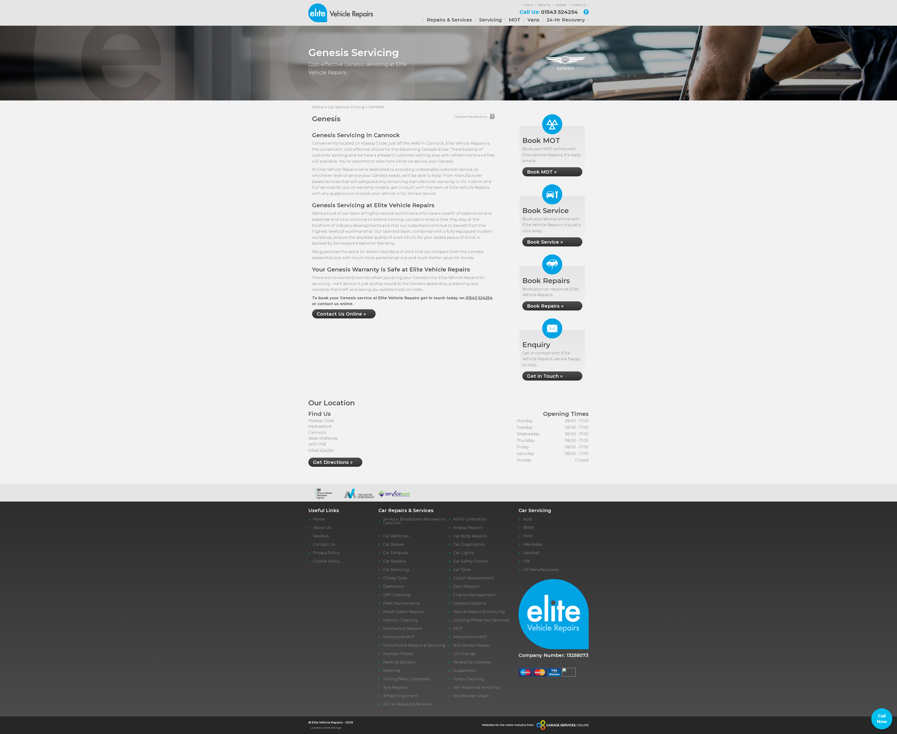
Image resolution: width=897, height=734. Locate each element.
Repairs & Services (449, 20)
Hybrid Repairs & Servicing (479, 612)
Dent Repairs (466, 586)
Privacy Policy (326, 553)
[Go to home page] (340, 13)
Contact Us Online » (341, 314)
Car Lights (463, 553)
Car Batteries (396, 536)
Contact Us (578, 5)
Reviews (560, 5)
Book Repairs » (545, 306)
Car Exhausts (395, 553)
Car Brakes (393, 544)
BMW (528, 528)
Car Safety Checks (470, 561)
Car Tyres (462, 570)
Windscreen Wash (471, 696)
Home (529, 5)
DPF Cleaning (397, 595)
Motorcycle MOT (399, 637)
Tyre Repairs (395, 687)
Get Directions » (333, 462)
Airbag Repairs (467, 528)
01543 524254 (549, 12)
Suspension (464, 671)
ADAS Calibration (470, 519)
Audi (527, 519)
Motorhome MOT (470, 637)
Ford (527, 536)
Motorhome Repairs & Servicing (414, 645)
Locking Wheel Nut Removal (481, 620)
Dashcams (393, 586)
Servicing (490, 20)
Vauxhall (531, 553)
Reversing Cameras (472, 662)
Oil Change (464, 654)
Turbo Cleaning (468, 679)
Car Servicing (396, 570)
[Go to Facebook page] (586, 11)
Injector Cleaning (400, 620)
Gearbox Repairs (469, 603)
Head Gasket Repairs (403, 612)
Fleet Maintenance (401, 603)
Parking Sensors (399, 662)
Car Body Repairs (470, 536)
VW (526, 561)
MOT (514, 20)
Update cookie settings (326, 727)
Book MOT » (542, 172)
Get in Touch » (545, 376)
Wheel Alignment (400, 696)
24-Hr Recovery (566, 20)
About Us (544, 5)
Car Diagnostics (468, 544)
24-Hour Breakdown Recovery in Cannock (414, 521)
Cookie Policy (326, 561)
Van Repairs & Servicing (476, 687)
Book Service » (545, 242)
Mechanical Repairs (402, 629)
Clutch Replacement (473, 578)
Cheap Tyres (395, 578)
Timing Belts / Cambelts (406, 679)
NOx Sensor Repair (471, 645)
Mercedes (532, 544)
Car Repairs (394, 561)
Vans (533, 20)
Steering (391, 671)
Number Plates (398, 654)
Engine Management (474, 595)
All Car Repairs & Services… (408, 704)
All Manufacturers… (542, 570)
